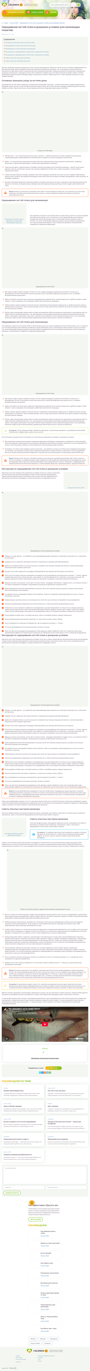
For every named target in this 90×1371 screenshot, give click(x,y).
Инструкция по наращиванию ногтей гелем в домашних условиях (27, 52)
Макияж (53, 12)
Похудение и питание (16, 12)
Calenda (15, 5)
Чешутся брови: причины (13, 1106)
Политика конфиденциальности (46, 1355)
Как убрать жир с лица (48, 1328)
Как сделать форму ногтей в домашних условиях (14, 834)
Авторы (33, 1339)
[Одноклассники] (45, 1073)
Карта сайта (19, 1357)
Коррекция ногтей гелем (76, 487)
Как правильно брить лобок (48, 1232)
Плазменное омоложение (50, 1273)
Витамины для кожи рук (49, 1283)
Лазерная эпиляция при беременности (18, 1154)
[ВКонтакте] (42, 1073)
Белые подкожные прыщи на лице (50, 1294)
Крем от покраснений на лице (49, 1317)
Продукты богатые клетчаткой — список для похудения (64, 1123)
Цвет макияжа (53, 1106)
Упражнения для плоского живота (16, 1139)
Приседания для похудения (58, 1139)
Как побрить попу (47, 1263)
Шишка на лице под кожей (50, 1243)
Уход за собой (37, 12)
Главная (6, 23)
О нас (39, 1359)
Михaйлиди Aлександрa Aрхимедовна (45, 1058)
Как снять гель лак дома (56, 1091)
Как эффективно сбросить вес (43, 1205)
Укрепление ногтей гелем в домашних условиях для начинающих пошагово (14, 220)
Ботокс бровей (46, 1253)
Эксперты (47, 1343)
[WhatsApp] (50, 1073)
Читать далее (35, 1219)
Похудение (51, 1119)
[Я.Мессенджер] (40, 1073)
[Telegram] (47, 1073)
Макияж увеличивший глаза (13, 1091)
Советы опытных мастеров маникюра (17, 58)
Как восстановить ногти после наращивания (20, 1122)
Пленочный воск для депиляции (48, 1305)
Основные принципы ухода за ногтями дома (20, 42)
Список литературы (21, 1359)
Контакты (40, 1357)
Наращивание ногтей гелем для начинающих (20, 45)
